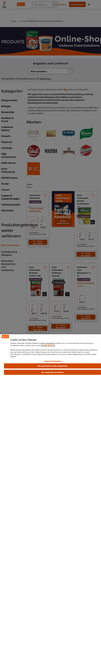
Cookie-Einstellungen (52, 361)
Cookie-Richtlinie (48, 345)
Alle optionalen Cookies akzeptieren (52, 366)
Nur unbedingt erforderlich (52, 372)
